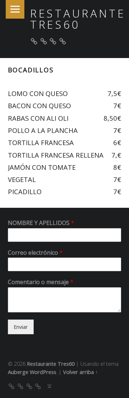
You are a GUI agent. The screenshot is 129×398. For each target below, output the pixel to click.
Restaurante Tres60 (78, 19)
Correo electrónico (35, 252)
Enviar (21, 326)
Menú (15, 9)
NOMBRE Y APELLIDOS (41, 223)
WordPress (43, 372)
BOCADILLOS (31, 70)
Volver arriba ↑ (80, 372)
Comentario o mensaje (40, 282)
